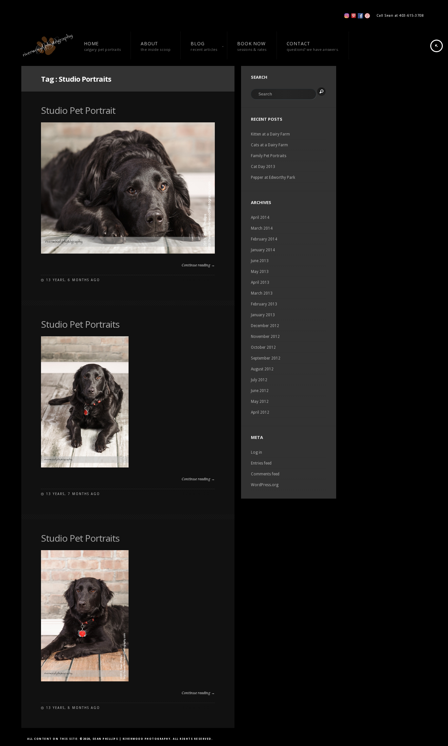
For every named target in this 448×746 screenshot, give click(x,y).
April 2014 (260, 217)
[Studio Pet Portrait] (128, 252)
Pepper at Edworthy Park (273, 177)
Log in (256, 452)
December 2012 (265, 325)
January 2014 (263, 250)
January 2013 (263, 315)
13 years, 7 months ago (73, 494)
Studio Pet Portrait (78, 110)
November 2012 (265, 336)
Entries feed (261, 463)
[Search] (321, 91)
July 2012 (259, 380)
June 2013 (260, 261)
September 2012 (265, 358)
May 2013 (260, 271)
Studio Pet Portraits (80, 324)
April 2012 (260, 412)
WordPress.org (264, 485)
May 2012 (260, 401)
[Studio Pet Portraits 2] (85, 466)
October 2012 (263, 347)
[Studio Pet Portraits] (85, 680)
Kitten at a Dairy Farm (270, 134)
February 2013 (264, 304)
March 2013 (262, 293)
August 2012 (262, 369)
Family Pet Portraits (268, 156)
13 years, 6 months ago (73, 280)
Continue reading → (198, 265)
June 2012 (260, 390)
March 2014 (262, 228)
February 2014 (264, 239)
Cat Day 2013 (263, 166)
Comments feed (265, 474)
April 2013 (260, 282)
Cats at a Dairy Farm (269, 145)
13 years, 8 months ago (73, 708)
